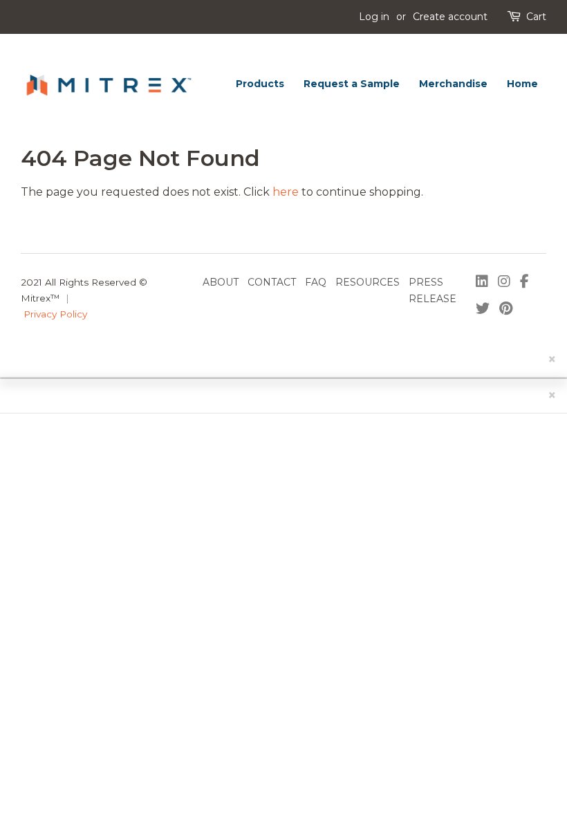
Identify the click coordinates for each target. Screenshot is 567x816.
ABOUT (221, 282)
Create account (450, 16)
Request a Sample (352, 83)
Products (260, 83)
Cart (536, 16)
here (285, 191)
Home (522, 83)
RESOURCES (367, 282)
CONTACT (272, 282)
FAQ (315, 282)
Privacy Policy (55, 313)
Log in (374, 16)
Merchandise (453, 83)
